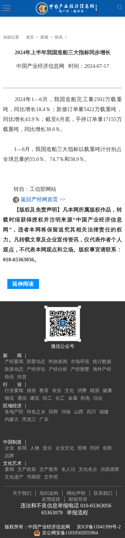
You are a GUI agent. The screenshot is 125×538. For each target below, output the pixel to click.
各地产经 (14, 411)
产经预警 (80, 369)
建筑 (34, 398)
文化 (69, 390)
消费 (82, 390)
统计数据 (102, 361)
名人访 (68, 469)
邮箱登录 (78, 499)
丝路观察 (110, 469)
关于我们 (22, 493)
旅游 (31, 390)
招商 (53, 411)
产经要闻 (14, 361)
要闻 (9, 469)
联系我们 (103, 493)
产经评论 (36, 369)
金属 (72, 398)
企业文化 (64, 448)
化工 (60, 398)
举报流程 (77, 512)
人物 (34, 448)
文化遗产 (14, 476)
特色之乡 (36, 411)
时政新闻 (58, 361)
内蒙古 (12, 419)
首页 (30, 37)
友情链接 (51, 499)
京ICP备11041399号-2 (99, 526)
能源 (94, 390)
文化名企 (88, 469)
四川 (91, 411)
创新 (107, 448)
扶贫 (22, 376)
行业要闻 (14, 390)
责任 (47, 448)
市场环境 (80, 361)
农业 (56, 390)
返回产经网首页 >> (43, 199)
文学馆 (51, 476)
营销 (82, 448)
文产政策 (26, 469)
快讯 (59, 37)
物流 (9, 398)
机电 (85, 398)
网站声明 (76, 493)
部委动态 (36, 361)
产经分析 (58, 369)
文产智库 (48, 469)
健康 (107, 390)
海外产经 (102, 369)
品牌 (9, 455)
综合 (98, 398)
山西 (78, 411)
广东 (44, 419)
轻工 (47, 398)
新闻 (44, 37)
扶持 (94, 448)
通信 (22, 398)
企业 (9, 448)
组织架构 (49, 493)
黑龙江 (29, 419)
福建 (104, 411)
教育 (44, 390)
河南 (66, 411)
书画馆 (34, 476)
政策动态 (14, 369)
